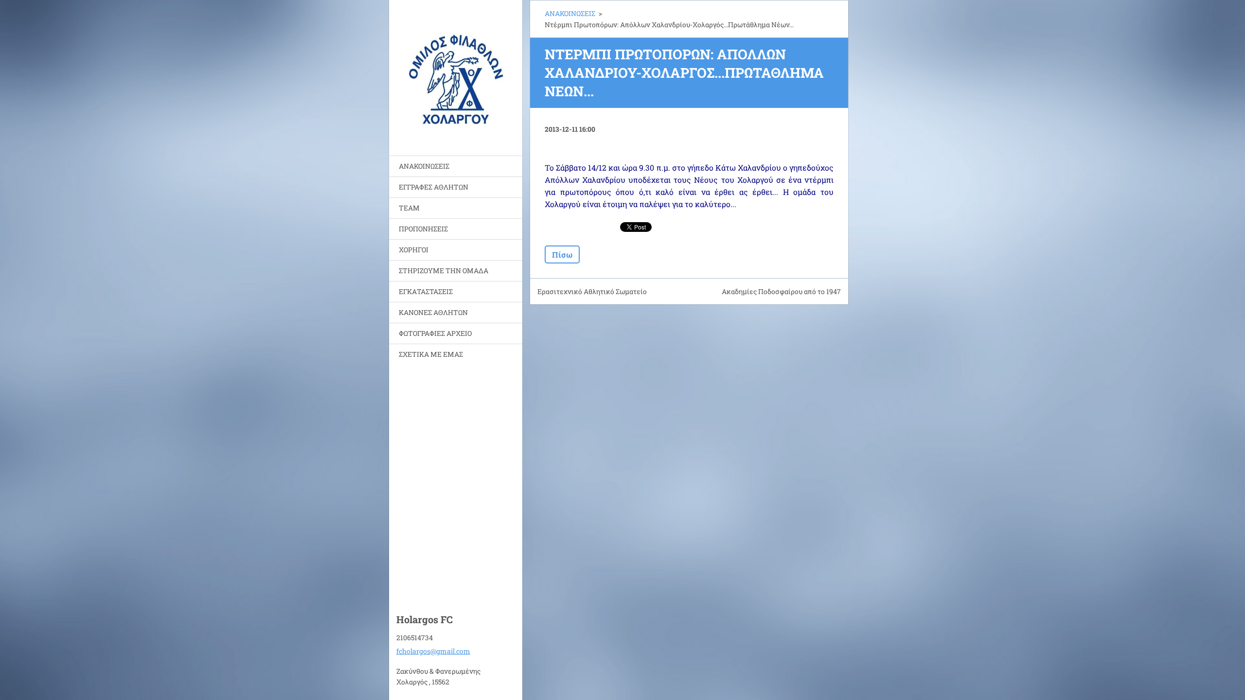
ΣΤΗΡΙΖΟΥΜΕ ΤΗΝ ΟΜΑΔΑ (443, 270)
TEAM (409, 207)
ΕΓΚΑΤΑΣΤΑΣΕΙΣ (426, 291)
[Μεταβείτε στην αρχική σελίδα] (455, 71)
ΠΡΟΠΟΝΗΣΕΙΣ (423, 228)
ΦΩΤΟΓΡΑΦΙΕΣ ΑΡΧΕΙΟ (435, 333)
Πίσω (562, 254)
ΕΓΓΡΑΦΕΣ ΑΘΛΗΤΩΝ (433, 187)
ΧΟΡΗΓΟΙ (413, 249)
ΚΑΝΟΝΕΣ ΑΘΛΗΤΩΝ (433, 312)
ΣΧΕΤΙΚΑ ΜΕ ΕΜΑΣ (431, 354)
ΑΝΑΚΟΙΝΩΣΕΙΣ (424, 166)
